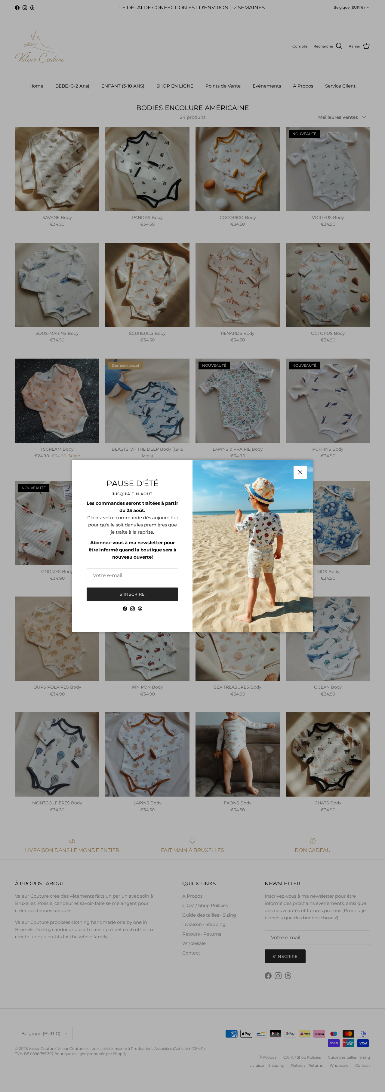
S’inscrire (132, 594)
